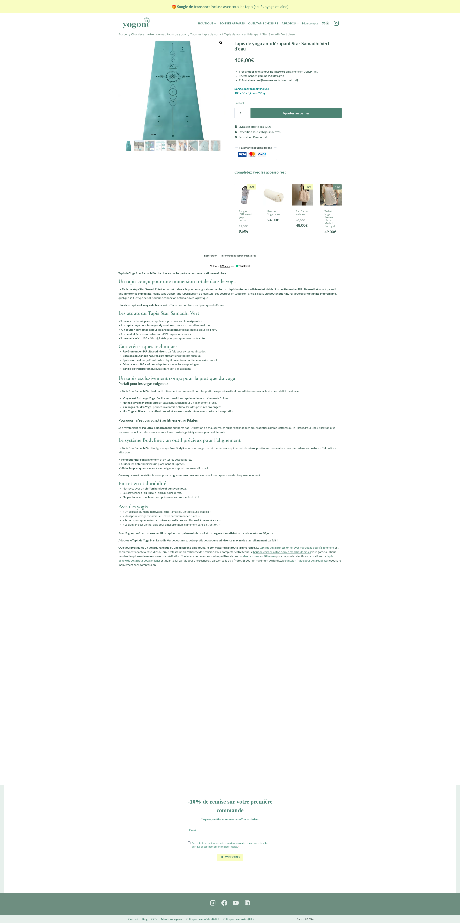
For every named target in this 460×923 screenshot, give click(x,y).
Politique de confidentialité (202, 919)
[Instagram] (336, 23)
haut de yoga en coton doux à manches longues (282, 551)
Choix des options (331, 237)
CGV (154, 919)
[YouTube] (236, 903)
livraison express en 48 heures (257, 556)
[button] (221, 43)
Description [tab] (210, 255)
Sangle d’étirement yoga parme (245, 216)
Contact (133, 919)
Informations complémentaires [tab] (238, 255)
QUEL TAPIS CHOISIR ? (263, 23)
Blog (145, 919)
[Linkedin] (247, 903)
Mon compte (310, 23)
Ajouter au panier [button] (246, 237)
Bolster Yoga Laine (273, 213)
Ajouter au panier (296, 113)
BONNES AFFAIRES (232, 23)
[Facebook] (224, 903)
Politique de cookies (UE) (238, 919)
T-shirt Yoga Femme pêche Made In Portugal (330, 219)
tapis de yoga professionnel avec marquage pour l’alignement (297, 547)
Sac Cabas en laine (302, 213)
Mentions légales (171, 919)
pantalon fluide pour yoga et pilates (307, 560)
